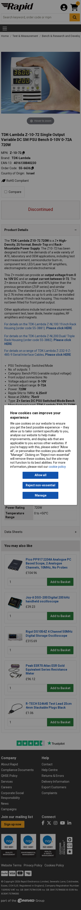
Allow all (40, 475)
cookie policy (57, 466)
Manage (40, 495)
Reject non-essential (40, 485)
